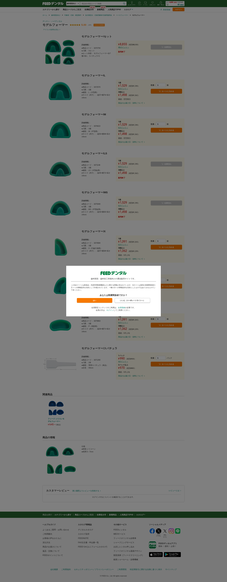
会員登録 (121, 308)
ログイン (110, 310)
